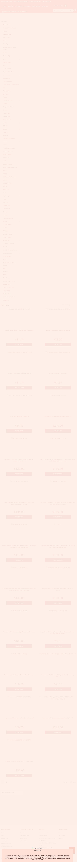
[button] (73, 849)
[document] (38, 431)
